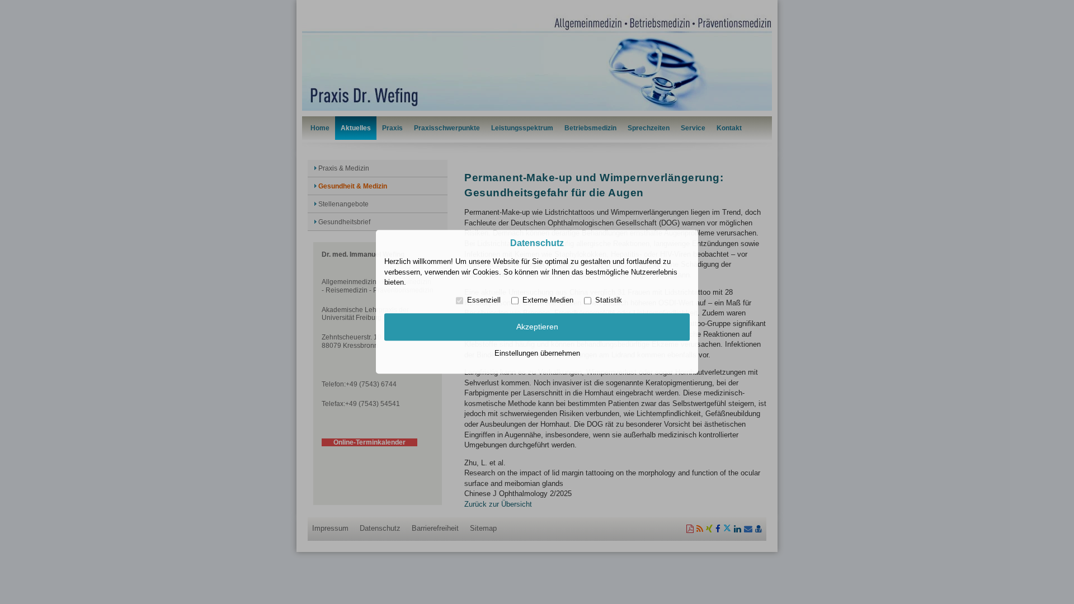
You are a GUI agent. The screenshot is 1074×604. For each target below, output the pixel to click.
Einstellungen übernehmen (537, 353)
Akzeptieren (537, 326)
